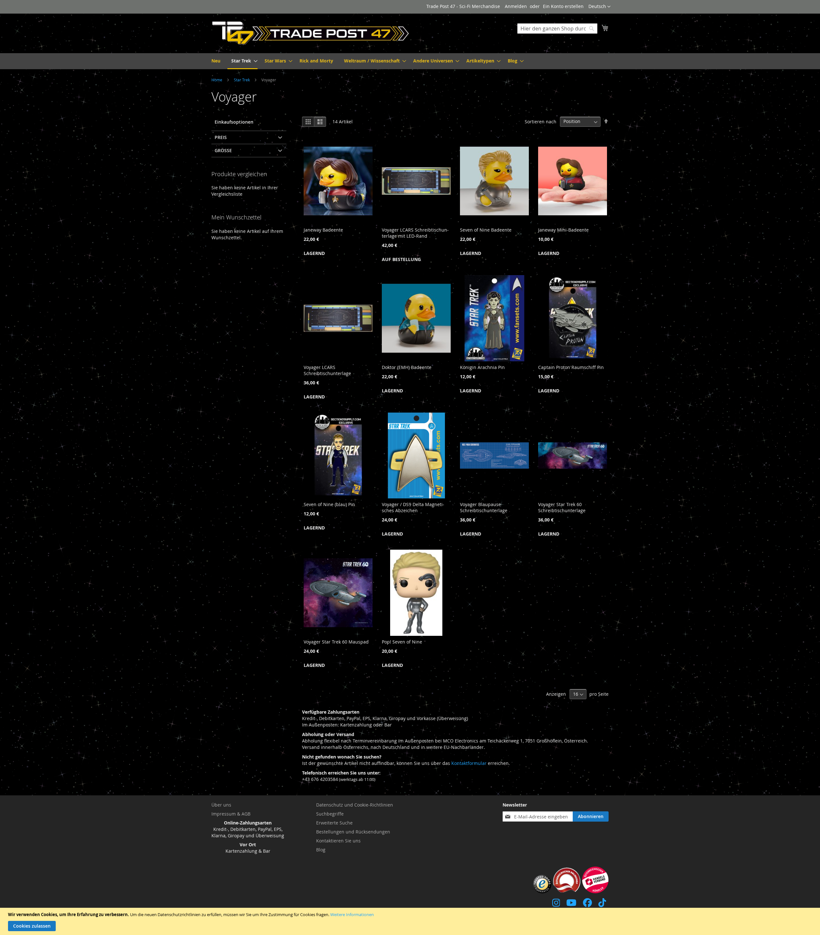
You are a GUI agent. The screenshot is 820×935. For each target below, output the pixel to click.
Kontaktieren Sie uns (338, 841)
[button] (599, 6)
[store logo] (310, 33)
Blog (320, 850)
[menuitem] (216, 60)
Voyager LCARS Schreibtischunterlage (327, 370)
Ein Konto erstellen (563, 6)
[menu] (410, 61)
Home (217, 79)
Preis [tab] (221, 137)
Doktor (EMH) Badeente (406, 367)
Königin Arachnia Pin (482, 367)
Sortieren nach (540, 121)
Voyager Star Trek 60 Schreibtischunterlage (562, 507)
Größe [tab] (223, 150)
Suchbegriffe (330, 814)
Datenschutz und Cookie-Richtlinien (354, 805)
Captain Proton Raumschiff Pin (571, 367)
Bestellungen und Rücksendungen (353, 832)
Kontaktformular (469, 763)
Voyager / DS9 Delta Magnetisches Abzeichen (413, 507)
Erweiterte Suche (334, 823)
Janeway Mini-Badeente (563, 230)
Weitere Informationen (352, 914)
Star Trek (242, 79)
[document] (411, 921)
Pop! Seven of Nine (402, 642)
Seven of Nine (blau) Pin (329, 504)
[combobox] (557, 28)
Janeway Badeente (323, 230)
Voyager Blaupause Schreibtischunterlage (483, 507)
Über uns (221, 805)
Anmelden (516, 6)
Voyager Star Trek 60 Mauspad (336, 642)
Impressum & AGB (230, 814)
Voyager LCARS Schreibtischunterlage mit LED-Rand (415, 233)
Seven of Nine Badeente (486, 230)
